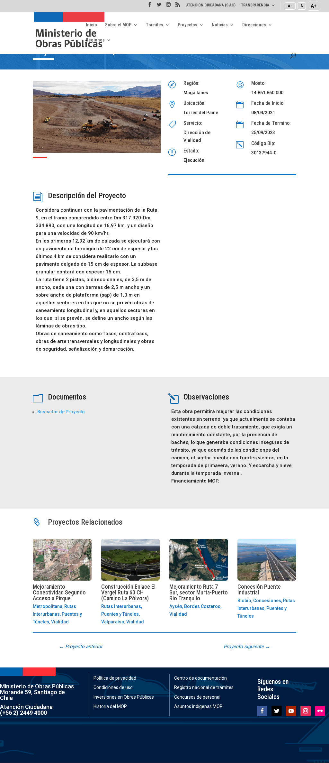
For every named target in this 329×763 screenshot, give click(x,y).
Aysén (175, 606)
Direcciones (254, 25)
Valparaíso (112, 621)
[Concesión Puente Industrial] (266, 559)
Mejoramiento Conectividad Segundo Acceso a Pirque (59, 592)
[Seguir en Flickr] (320, 711)
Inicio (91, 25)
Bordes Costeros (202, 606)
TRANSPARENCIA (255, 5)
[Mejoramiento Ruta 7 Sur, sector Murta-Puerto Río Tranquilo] (198, 559)
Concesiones (267, 600)
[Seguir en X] (276, 711)
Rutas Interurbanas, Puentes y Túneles (57, 614)
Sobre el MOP (118, 25)
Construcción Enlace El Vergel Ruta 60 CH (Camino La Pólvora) (128, 592)
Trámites (154, 25)
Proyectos (187, 25)
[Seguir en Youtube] (291, 711)
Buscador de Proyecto (61, 411)
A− (290, 5)
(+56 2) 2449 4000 (23, 712)
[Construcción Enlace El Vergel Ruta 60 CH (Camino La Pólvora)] (130, 559)
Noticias (220, 25)
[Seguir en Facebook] (262, 711)
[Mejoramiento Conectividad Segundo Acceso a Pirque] (62, 559)
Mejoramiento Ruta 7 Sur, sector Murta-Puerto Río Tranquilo (198, 592)
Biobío (244, 600)
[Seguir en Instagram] (305, 711)
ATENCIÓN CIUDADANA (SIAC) (211, 5)
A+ (313, 6)
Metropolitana (47, 606)
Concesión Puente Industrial (259, 589)
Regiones (95, 40)
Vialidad (60, 621)
